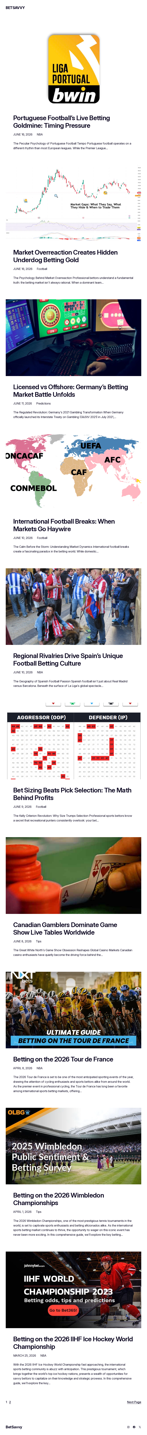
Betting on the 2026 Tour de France (63, 1059)
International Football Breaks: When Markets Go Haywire (64, 525)
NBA (40, 134)
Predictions (43, 403)
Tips (38, 941)
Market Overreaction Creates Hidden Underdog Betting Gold (65, 256)
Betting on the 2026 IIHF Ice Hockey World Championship (73, 1342)
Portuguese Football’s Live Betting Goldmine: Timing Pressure (61, 121)
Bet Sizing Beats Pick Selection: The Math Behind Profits (72, 794)
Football (42, 269)
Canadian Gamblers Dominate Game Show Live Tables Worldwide (65, 928)
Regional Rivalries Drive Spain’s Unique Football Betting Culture (68, 659)
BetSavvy (15, 8)
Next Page (134, 1402)
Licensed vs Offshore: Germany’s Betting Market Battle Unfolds (70, 390)
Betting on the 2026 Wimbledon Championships (58, 1199)
